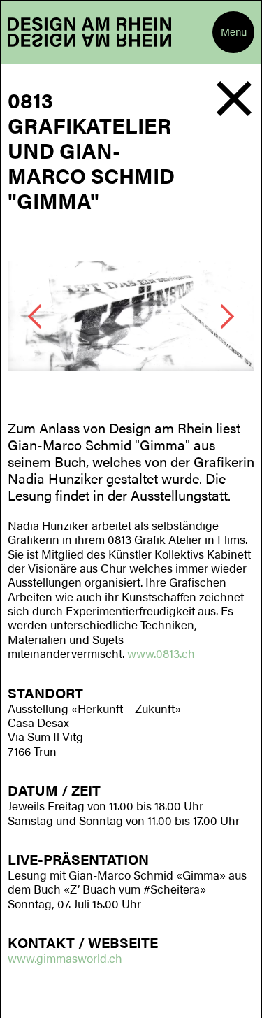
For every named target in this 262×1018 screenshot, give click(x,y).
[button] (233, 32)
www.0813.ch (161, 653)
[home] (89, 32)
